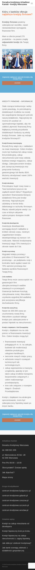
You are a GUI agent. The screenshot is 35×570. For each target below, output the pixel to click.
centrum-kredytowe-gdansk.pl (15, 495)
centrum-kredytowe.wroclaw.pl (15, 510)
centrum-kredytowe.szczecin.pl (15, 505)
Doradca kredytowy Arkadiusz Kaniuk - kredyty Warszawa (16, 3)
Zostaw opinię (21, 468)
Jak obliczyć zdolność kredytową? (16, 543)
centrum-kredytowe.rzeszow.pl (15, 500)
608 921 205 (10, 450)
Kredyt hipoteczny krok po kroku (16, 531)
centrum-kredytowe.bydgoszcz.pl (16, 491)
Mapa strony (7, 477)
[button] (32, 3)
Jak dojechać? (8, 472)
